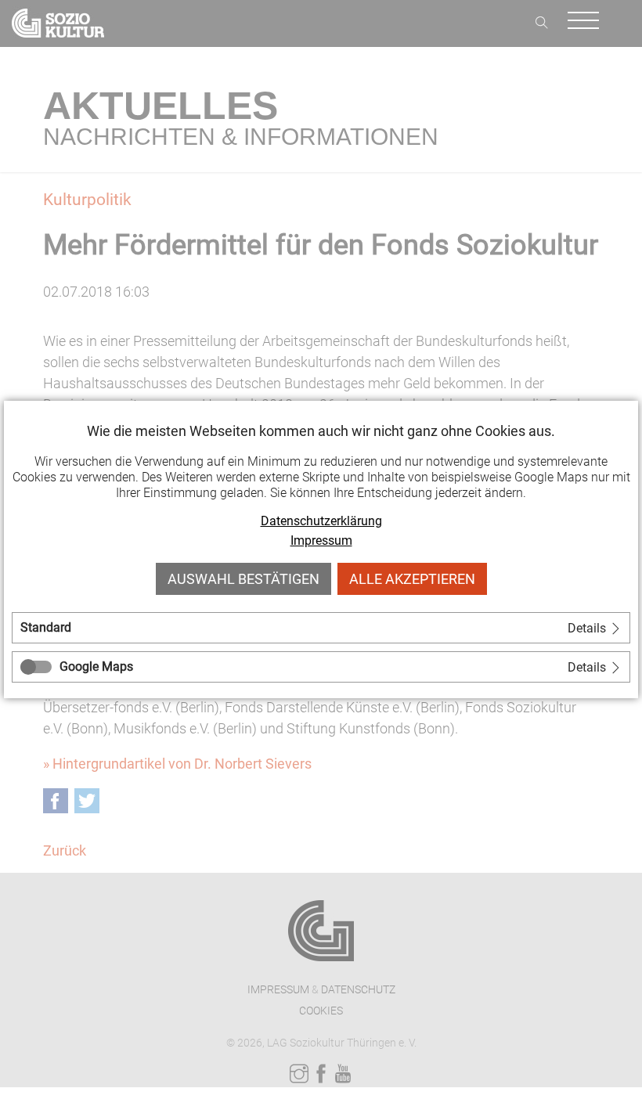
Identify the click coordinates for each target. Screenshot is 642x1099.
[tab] (321, 628)
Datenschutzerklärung (321, 520)
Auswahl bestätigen (243, 579)
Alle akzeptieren (412, 579)
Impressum (321, 540)
